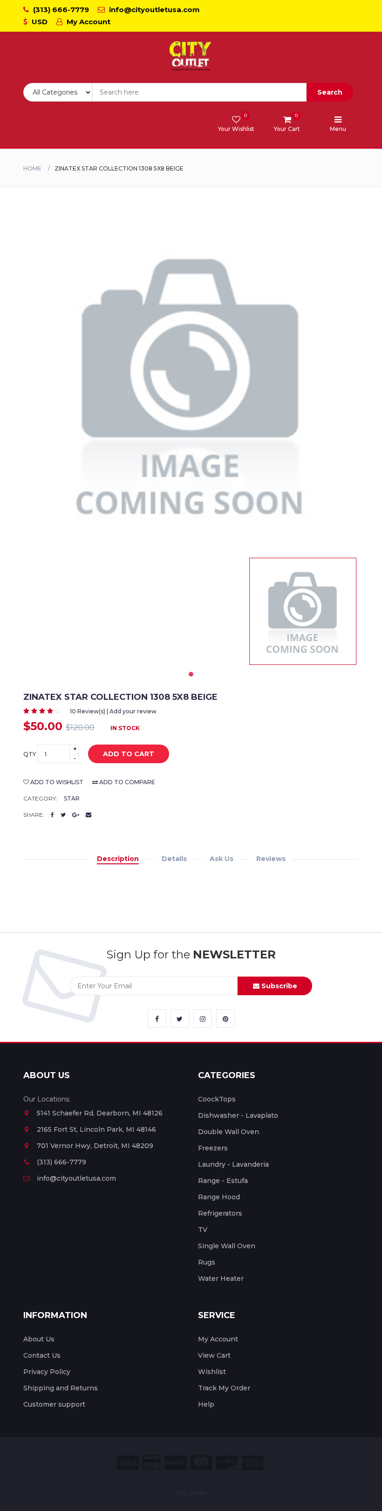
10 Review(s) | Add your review (113, 711)
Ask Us (221, 859)
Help (206, 1404)
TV (202, 1229)
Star (72, 798)
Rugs (206, 1262)
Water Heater (221, 1278)
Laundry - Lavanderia (233, 1164)
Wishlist (212, 1371)
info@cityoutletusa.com (153, 9)
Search (329, 92)
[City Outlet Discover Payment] (227, 1463)
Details (174, 859)
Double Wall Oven (228, 1132)
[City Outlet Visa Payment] (127, 1463)
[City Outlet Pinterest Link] (225, 1018)
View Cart (214, 1355)
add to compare (126, 782)
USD (39, 21)
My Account (87, 21)
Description (118, 859)
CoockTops (217, 1099)
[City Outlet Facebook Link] (157, 1018)
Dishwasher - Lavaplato (238, 1115)
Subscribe (278, 986)
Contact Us (42, 1355)
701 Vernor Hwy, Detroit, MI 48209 (95, 1146)
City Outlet (191, 1493)
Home (32, 168)
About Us (39, 1339)
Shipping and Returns (60, 1388)
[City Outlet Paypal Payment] (175, 1463)
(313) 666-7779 (60, 9)
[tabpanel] (302, 611)
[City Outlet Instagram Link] (202, 1018)
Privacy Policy (46, 1371)
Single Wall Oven (226, 1246)
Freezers (213, 1148)
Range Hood (219, 1197)
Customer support (54, 1404)
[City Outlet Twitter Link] (180, 1018)
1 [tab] (191, 674)
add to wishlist (56, 782)
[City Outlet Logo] (191, 56)
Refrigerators (220, 1213)
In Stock (125, 728)
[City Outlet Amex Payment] (252, 1463)
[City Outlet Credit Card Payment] (152, 1463)
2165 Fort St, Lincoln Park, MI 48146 (96, 1129)
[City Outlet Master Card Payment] (201, 1463)
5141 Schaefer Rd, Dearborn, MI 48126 (100, 1113)
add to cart (128, 754)
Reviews (271, 859)
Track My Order (224, 1388)
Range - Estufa (223, 1180)
